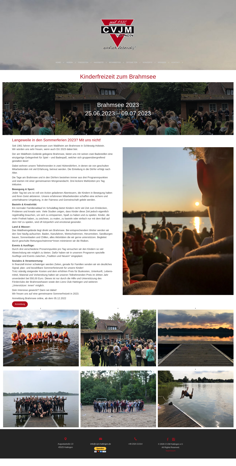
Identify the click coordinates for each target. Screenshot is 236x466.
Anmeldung (20, 304)
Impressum (170, 451)
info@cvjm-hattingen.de (100, 444)
